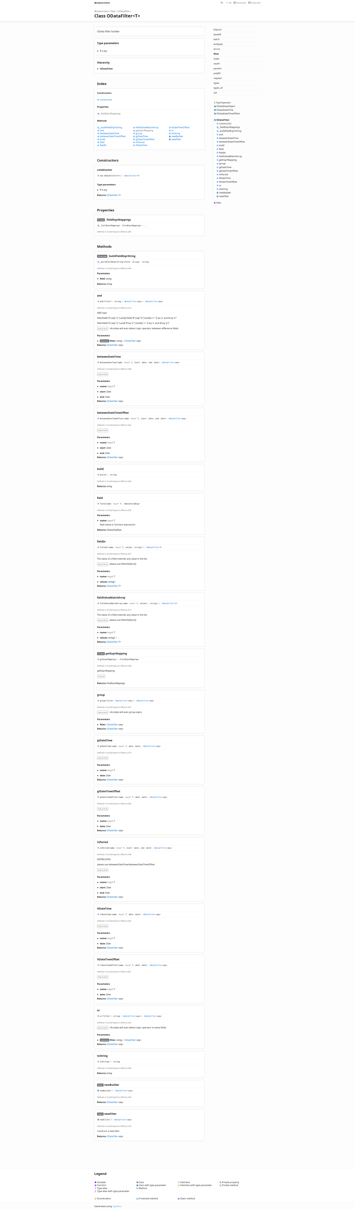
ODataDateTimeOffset (228, 113)
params (218, 68)
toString (175, 133)
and (102, 130)
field (102, 142)
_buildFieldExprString (111, 127)
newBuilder (177, 136)
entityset (218, 44)
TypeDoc (117, 1206)
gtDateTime (142, 136)
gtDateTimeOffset (145, 139)
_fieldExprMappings (110, 113)
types (216, 83)
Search (221, 3)
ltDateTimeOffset (180, 127)
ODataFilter (124, 11)
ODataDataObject (225, 106)
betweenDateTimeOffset (113, 136)
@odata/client (102, 2)
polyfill (217, 73)
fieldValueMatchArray (147, 127)
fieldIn (103, 145)
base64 (217, 34)
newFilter (176, 139)
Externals (256, 2)
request (218, 78)
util (215, 92)
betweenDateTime (109, 133)
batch (217, 39)
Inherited (241, 2)
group (139, 133)
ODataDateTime (224, 109)
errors (217, 49)
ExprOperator (223, 102)
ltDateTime (141, 145)
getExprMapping (144, 130)
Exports (218, 29)
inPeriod (140, 142)
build (102, 139)
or (172, 130)
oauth (217, 63)
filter (113, 11)
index (216, 58)
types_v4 (218, 87)
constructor (106, 99)
